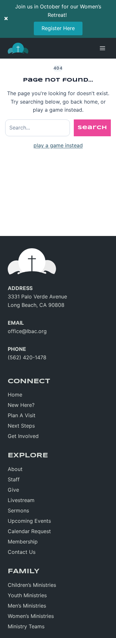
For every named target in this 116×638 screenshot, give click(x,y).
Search (92, 127)
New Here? (21, 405)
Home (15, 394)
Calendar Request (29, 531)
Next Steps (21, 425)
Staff (14, 479)
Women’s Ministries (31, 616)
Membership (23, 541)
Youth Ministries (27, 595)
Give (13, 490)
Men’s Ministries (27, 605)
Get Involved (23, 436)
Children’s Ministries (32, 585)
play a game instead (58, 145)
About (15, 469)
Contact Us (21, 552)
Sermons (18, 510)
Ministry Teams (26, 626)
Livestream (21, 500)
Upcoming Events (29, 521)
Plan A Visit (21, 415)
